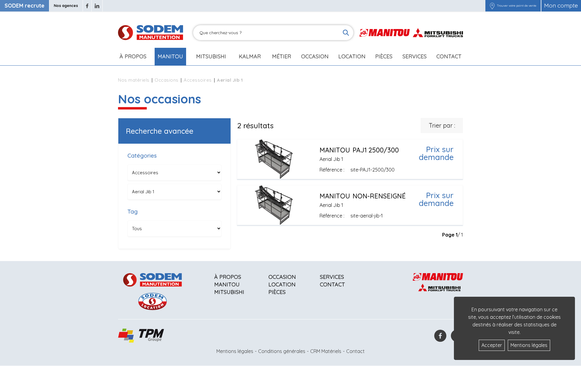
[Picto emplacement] (492, 6)
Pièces (277, 292)
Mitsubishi (211, 56)
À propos (227, 276)
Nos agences (66, 5)
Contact (448, 56)
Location (352, 56)
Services (332, 276)
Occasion (315, 56)
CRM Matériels (325, 351)
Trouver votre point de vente (516, 5)
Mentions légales (234, 351)
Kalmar (250, 56)
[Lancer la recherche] (345, 32)
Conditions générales (281, 351)
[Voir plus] (350, 159)
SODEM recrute (24, 5)
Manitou (170, 56)
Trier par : (442, 125)
